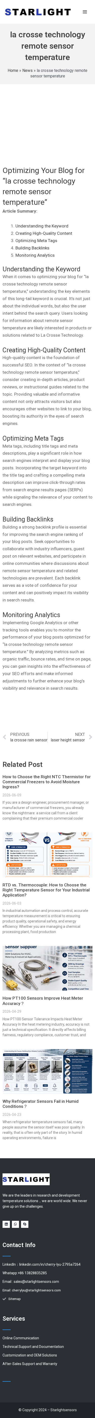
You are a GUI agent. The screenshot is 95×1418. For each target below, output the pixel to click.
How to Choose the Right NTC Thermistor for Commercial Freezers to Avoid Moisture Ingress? (47, 782)
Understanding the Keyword (41, 225)
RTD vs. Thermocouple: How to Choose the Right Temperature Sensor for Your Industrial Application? (46, 890)
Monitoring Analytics (35, 255)
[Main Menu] (85, 12)
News (27, 70)
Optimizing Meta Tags (36, 240)
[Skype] (24, 1224)
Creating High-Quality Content (43, 233)
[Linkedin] (6, 1224)
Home (13, 70)
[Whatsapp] (15, 1224)
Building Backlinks (32, 247)
